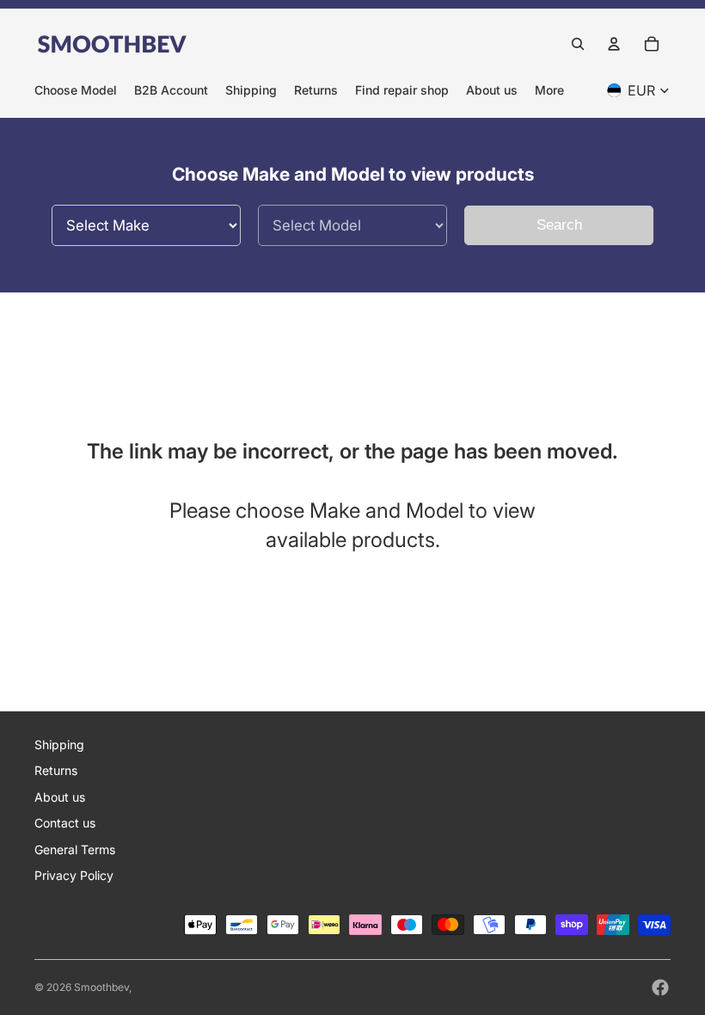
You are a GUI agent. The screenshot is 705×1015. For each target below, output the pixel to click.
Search (559, 225)
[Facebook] (660, 987)
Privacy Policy (73, 875)
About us (59, 797)
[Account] (614, 44)
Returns (55, 770)
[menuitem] (549, 90)
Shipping (59, 744)
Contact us (64, 822)
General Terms (74, 849)
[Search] (578, 44)
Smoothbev (101, 987)
